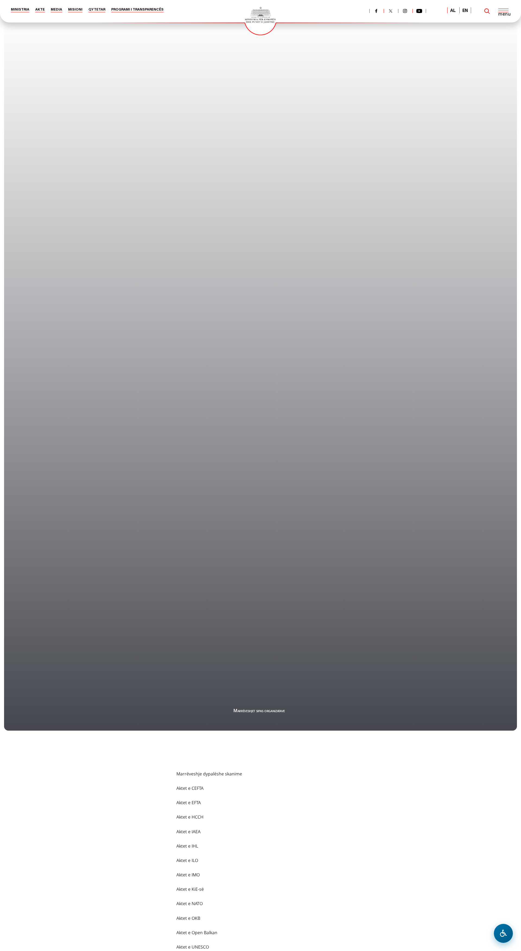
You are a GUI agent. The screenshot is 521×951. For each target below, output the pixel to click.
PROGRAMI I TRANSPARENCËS (137, 9)
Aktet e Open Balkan (196, 933)
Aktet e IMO (188, 875)
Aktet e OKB (188, 918)
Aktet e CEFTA (190, 788)
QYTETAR (96, 9)
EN (465, 11)
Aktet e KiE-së (190, 889)
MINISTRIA (20, 9)
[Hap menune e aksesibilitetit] (503, 933)
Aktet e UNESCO (192, 947)
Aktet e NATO (189, 903)
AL (453, 11)
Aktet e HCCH (190, 817)
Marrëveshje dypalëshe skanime (209, 774)
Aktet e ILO (187, 860)
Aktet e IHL (187, 846)
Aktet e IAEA (188, 832)
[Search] (487, 11)
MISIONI (75, 9)
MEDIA (56, 9)
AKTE (40, 9)
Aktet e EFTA (188, 803)
